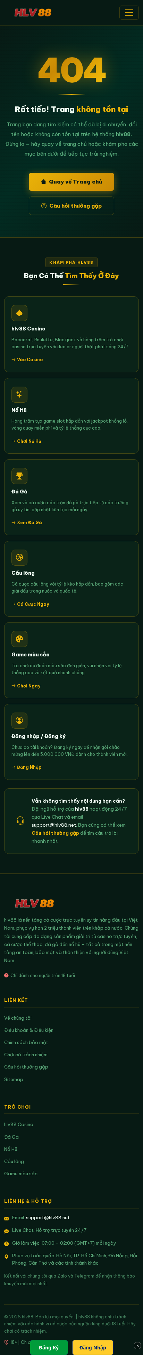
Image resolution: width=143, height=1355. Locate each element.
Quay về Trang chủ (75, 181)
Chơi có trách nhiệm (26, 1055)
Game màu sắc (20, 1174)
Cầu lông (14, 1161)
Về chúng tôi (18, 1018)
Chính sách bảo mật (26, 1042)
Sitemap (13, 1079)
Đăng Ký (49, 1347)
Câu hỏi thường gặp (75, 205)
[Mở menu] (129, 13)
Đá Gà (11, 1137)
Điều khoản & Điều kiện (28, 1030)
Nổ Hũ (10, 1149)
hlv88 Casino (18, 1124)
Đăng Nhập (92, 1347)
